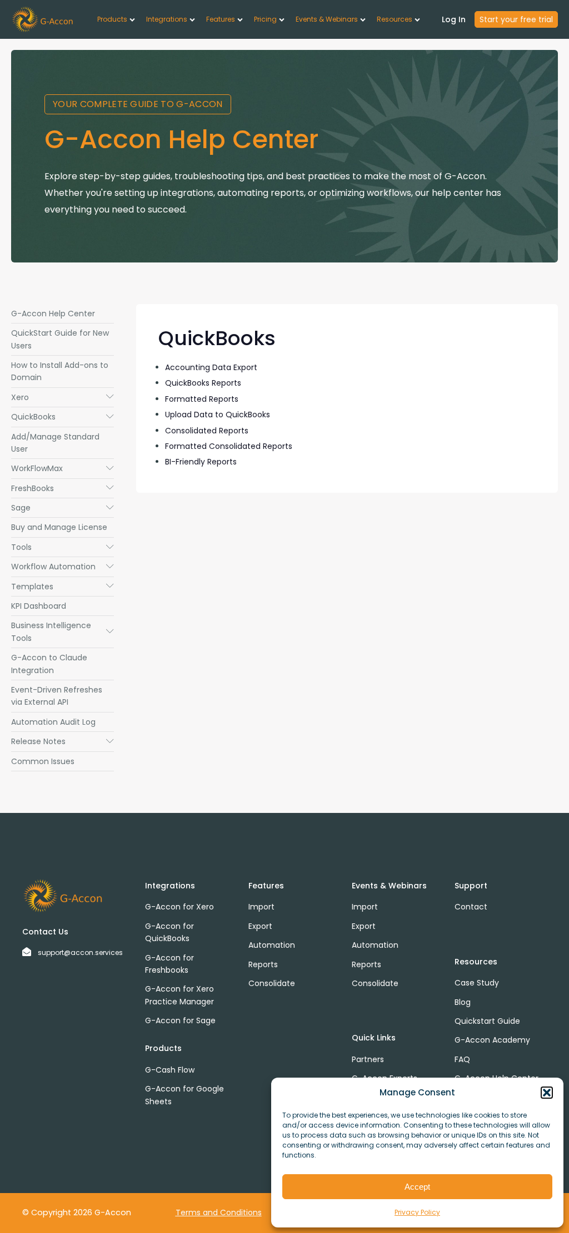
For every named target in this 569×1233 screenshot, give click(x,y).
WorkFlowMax (62, 468)
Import (261, 906)
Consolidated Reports (206, 430)
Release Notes (62, 741)
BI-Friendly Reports (201, 461)
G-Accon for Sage (180, 1020)
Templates (62, 586)
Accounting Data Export (211, 367)
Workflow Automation (62, 566)
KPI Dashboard (38, 606)
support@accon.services (80, 952)
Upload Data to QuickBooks (217, 414)
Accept (417, 1186)
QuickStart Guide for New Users (60, 339)
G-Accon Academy (492, 1039)
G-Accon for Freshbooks (169, 964)
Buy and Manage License (59, 527)
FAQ (462, 1059)
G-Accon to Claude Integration (49, 663)
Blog (463, 1002)
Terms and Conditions (219, 1212)
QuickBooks (62, 416)
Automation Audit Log (53, 721)
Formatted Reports (201, 399)
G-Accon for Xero (179, 906)
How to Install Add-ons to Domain (59, 371)
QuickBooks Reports (203, 382)
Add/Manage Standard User (55, 442)
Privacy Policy (417, 1212)
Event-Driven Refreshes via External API (56, 696)
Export (260, 926)
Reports (263, 964)
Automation (271, 945)
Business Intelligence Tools (62, 631)
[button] (546, 1092)
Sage (62, 507)
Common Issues (42, 761)
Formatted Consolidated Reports (228, 446)
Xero (62, 397)
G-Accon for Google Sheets (184, 1094)
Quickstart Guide (487, 1021)
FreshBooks (62, 488)
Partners (368, 1059)
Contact (471, 906)
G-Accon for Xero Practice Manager (179, 995)
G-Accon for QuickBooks (169, 932)
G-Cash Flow (169, 1069)
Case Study (477, 982)
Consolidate (271, 983)
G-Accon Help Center (53, 313)
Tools (62, 547)
